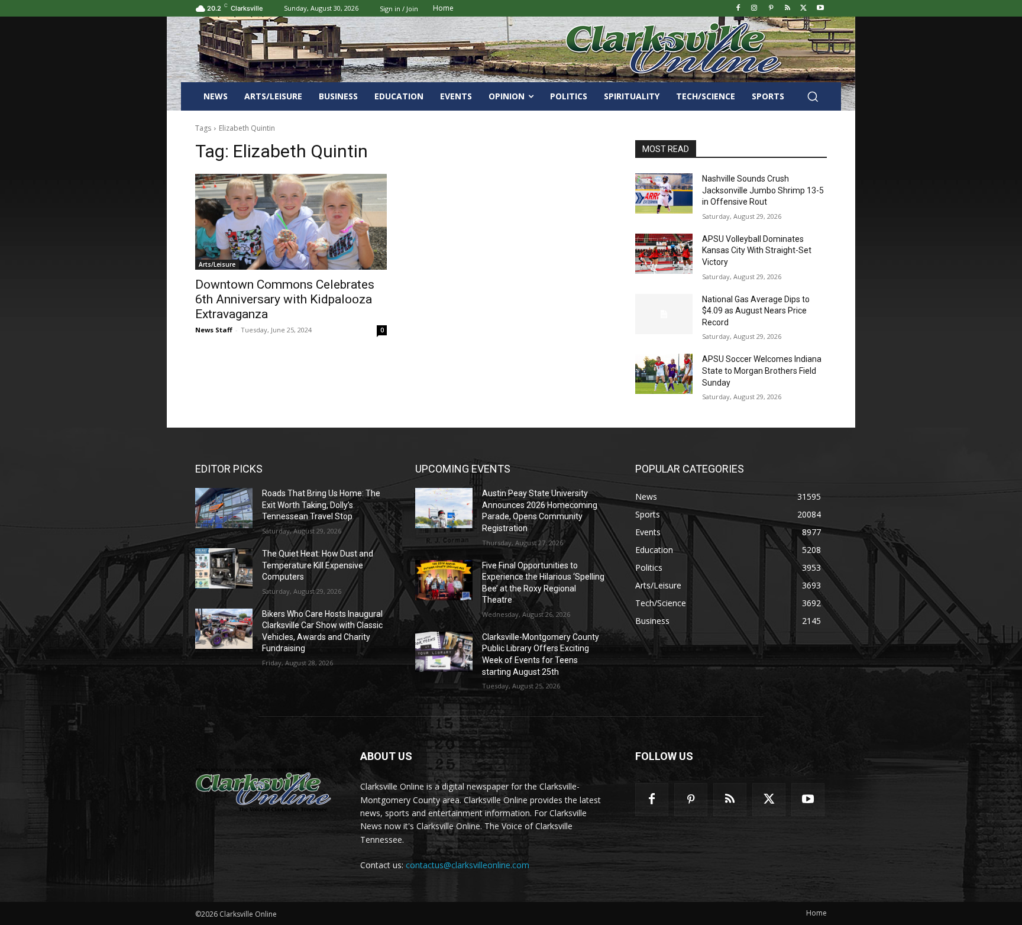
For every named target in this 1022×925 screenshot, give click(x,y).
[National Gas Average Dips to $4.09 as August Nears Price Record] (664, 314)
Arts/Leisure (217, 264)
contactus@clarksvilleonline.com (467, 865)
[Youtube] (820, 8)
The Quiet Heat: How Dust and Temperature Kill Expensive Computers (317, 565)
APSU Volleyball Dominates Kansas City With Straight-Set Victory (756, 250)
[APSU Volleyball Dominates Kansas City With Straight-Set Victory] (664, 254)
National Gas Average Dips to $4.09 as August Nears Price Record (756, 311)
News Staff (213, 329)
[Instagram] (754, 8)
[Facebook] (738, 8)
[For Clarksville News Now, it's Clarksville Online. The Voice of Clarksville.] (263, 789)
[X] (803, 8)
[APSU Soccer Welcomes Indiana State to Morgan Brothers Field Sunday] (664, 374)
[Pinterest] (771, 8)
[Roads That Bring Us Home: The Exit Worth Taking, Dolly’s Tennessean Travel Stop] (224, 508)
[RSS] (787, 8)
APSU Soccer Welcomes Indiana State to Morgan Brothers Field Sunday (762, 370)
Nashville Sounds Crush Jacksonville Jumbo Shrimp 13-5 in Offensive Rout (763, 190)
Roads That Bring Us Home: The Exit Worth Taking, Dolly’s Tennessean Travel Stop (321, 505)
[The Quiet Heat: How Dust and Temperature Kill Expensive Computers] (224, 568)
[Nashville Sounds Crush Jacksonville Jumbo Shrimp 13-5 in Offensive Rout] (664, 193)
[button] (812, 96)
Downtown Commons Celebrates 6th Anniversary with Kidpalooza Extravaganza (284, 299)
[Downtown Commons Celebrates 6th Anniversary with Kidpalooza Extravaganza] (291, 222)
